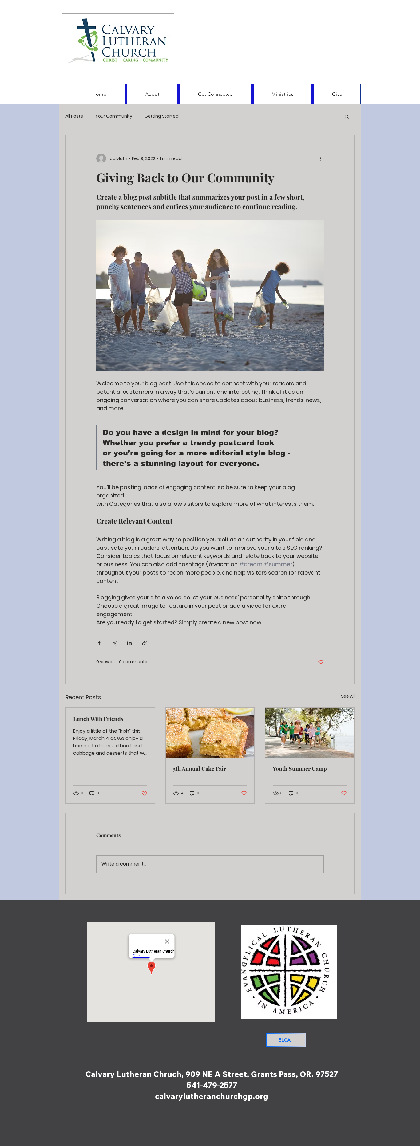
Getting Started (162, 116)
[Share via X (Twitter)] (114, 643)
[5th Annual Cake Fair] (210, 733)
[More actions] (320, 158)
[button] (347, 116)
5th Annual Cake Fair (199, 768)
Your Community (113, 116)
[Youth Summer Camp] (309, 733)
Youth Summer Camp (300, 768)
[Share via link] (144, 643)
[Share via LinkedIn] (129, 643)
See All (348, 696)
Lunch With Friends (98, 719)
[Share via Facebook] (99, 643)
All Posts (74, 116)
